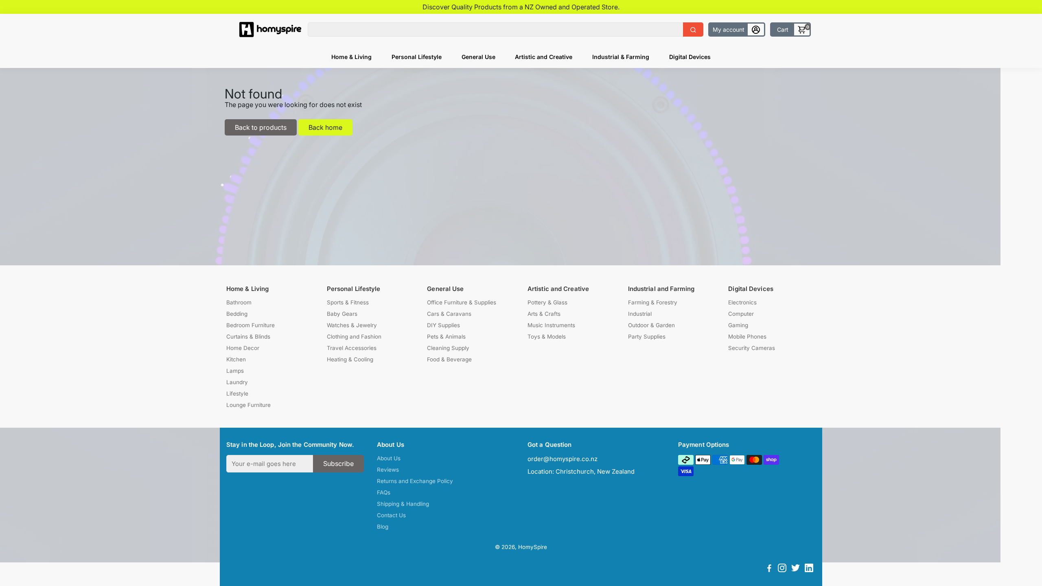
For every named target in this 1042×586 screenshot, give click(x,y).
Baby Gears (342, 313)
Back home (325, 127)
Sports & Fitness (348, 302)
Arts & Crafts (544, 313)
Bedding (236, 313)
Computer (741, 313)
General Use (478, 56)
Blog (382, 526)
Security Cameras (751, 348)
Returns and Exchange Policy (415, 481)
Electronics (742, 302)
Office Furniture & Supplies (461, 302)
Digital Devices (690, 56)
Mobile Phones (747, 336)
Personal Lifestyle (417, 56)
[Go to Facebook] (769, 569)
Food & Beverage (449, 359)
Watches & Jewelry (352, 325)
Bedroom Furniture (250, 325)
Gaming (738, 325)
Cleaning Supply (448, 348)
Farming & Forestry (652, 302)
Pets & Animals (446, 336)
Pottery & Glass (547, 302)
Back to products (261, 127)
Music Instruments (551, 325)
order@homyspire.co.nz (563, 459)
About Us (389, 458)
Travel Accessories (352, 348)
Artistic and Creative (543, 56)
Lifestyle (237, 393)
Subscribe (338, 463)
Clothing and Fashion (354, 336)
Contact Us (391, 515)
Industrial (640, 313)
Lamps (235, 370)
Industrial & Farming (620, 56)
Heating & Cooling (350, 359)
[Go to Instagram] (782, 569)
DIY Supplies (443, 325)
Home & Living (351, 56)
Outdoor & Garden (651, 325)
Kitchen (236, 359)
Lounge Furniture (248, 405)
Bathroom (239, 302)
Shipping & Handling (403, 504)
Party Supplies (646, 336)
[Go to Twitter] (795, 569)
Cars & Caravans (449, 313)
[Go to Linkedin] (809, 569)
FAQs (383, 492)
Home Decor (242, 348)
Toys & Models (547, 336)
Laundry (237, 382)
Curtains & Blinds (248, 336)
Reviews (388, 469)
